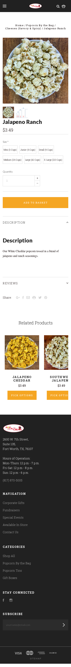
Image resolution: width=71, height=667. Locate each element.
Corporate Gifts (13, 503)
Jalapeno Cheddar (22, 378)
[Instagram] (10, 600)
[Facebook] (3, 600)
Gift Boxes (10, 578)
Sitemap (35, 658)
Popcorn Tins (12, 570)
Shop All (9, 556)
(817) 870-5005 (12, 480)
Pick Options (22, 395)
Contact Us (10, 532)
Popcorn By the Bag (17, 563)
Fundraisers (11, 510)
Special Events (13, 517)
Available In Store (15, 525)
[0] (64, 6)
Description (14, 222)
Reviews (10, 283)
